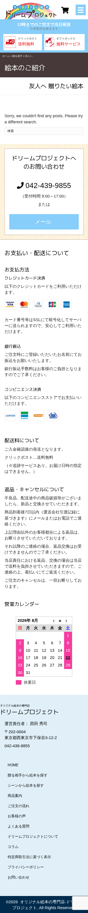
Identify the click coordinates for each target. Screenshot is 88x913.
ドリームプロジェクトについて (33, 836)
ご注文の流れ (18, 806)
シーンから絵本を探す (26, 785)
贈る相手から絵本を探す (27, 775)
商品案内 (15, 796)
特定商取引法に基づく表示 (29, 857)
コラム (13, 847)
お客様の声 (17, 816)
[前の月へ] (52, 620)
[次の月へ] (68, 620)
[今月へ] (60, 620)
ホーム (6, 56)
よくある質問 (18, 826)
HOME (13, 765)
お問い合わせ (18, 877)
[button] (44, 221)
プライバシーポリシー (26, 867)
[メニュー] (81, 10)
